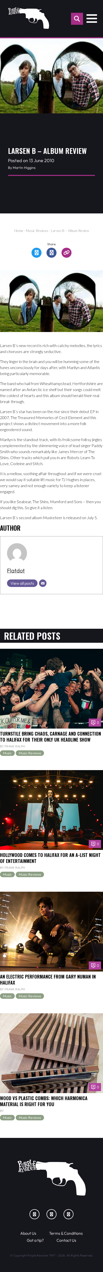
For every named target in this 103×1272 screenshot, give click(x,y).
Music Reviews (37, 230)
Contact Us (66, 1240)
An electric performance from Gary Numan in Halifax (48, 979)
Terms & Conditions (66, 1233)
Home (18, 230)
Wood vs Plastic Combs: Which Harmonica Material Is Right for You (44, 1101)
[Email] (42, 583)
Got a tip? (35, 1240)
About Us (28, 1233)
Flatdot (16, 570)
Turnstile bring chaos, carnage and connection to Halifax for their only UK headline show (50, 736)
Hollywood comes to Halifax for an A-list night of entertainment (50, 857)
